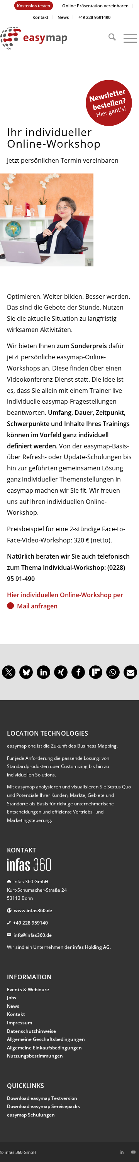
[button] (8, 672)
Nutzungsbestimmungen (35, 1056)
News (63, 17)
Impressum (19, 1022)
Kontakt (40, 17)
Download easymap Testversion (42, 1098)
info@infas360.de (33, 935)
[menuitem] (33, 6)
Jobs (11, 997)
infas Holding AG (91, 947)
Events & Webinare (28, 989)
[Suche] (108, 38)
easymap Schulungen (31, 1114)
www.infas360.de (33, 910)
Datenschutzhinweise (31, 1031)
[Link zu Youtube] (133, 1152)
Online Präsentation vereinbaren (95, 5)
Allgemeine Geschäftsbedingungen (46, 1039)
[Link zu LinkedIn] (121, 1152)
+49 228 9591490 (94, 17)
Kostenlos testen (33, 5)
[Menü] (126, 38)
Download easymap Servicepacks (43, 1106)
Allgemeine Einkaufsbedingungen (44, 1047)
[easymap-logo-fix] (55, 38)
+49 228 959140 (30, 922)
